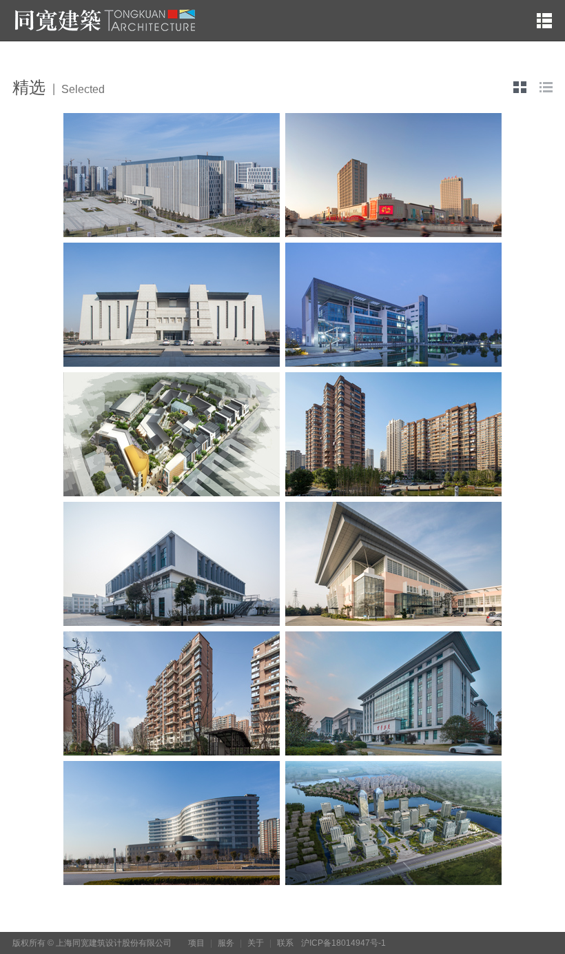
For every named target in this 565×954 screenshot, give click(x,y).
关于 (255, 943)
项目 (196, 943)
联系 (285, 943)
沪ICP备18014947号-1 (343, 943)
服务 (226, 943)
